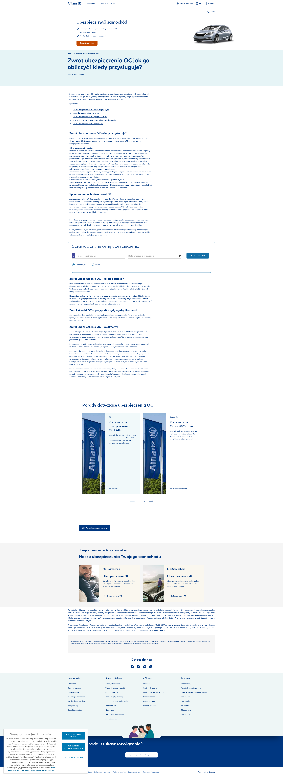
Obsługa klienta (111, 692)
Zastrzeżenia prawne (151, 772)
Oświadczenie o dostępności (154, 692)
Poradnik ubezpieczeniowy (191, 688)
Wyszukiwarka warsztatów (115, 688)
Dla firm (112, 3)
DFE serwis (185, 701)
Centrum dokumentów (164, 615)
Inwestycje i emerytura (76, 697)
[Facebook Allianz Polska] (132, 667)
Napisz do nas (110, 706)
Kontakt (212, 772)
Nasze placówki (149, 701)
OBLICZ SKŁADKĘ (197, 256)
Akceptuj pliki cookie (73, 735)
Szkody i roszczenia (112, 684)
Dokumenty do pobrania (114, 714)
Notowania (109, 710)
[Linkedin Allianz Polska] (138, 667)
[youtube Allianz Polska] (144, 667)
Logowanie (91, 3)
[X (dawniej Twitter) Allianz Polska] (151, 667)
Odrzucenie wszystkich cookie (73, 747)
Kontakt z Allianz (149, 706)
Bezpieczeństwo (134, 772)
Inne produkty (73, 706)
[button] (211, 11)
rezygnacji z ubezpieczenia (101, 374)
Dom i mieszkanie (74, 688)
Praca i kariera (149, 697)
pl (200, 4)
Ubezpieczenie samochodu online (194, 692)
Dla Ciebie (104, 3)
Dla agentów (186, 710)
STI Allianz (185, 706)
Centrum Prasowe (150, 688)
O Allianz (146, 684)
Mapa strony (186, 684)
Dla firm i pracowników (77, 701)
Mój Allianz (185, 714)
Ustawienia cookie (73, 757)
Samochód (72, 684)
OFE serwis (185, 697)
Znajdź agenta (111, 719)
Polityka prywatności (102, 772)
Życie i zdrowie (73, 692)
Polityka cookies (119, 772)
